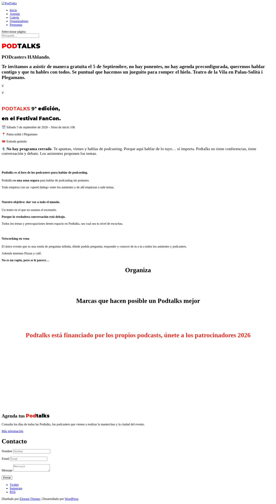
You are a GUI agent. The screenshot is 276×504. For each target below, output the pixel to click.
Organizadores (19, 21)
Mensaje (7, 470)
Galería (14, 17)
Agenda (15, 14)
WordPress (71, 499)
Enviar (7, 477)
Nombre (7, 451)
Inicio (13, 10)
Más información (12, 431)
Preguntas (16, 24)
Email (5, 458)
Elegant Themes (30, 499)
